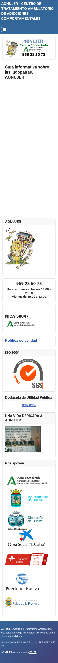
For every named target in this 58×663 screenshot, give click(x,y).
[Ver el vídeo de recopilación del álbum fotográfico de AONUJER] (23, 439)
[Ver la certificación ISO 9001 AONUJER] (29, 373)
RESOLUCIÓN (29, 405)
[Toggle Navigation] (4, 29)
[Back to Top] (53, 657)
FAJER (33, 652)
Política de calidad (21, 340)
